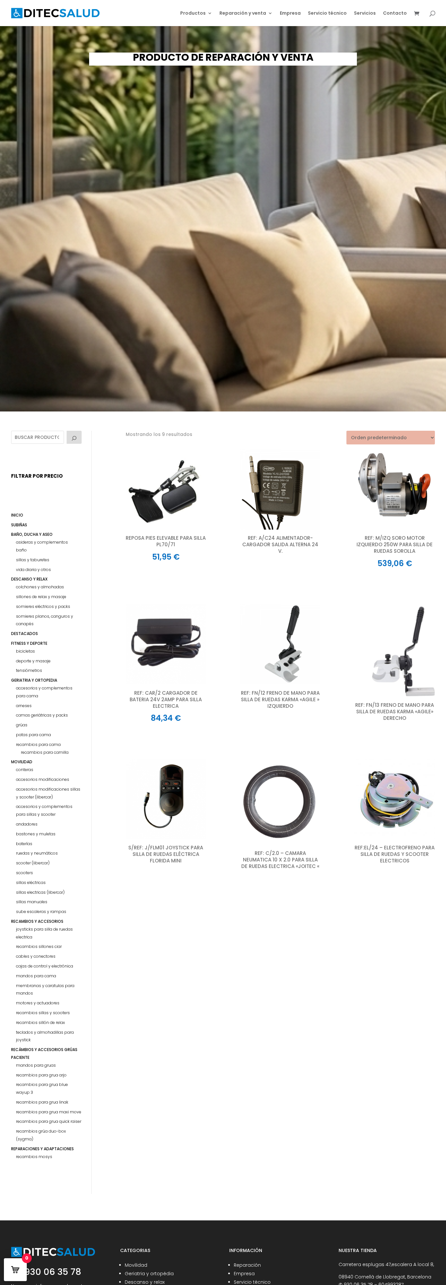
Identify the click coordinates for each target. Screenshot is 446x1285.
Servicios (365, 13)
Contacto (395, 13)
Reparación (247, 1265)
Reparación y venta (242, 13)
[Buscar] (74, 437)
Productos (193, 13)
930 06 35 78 (51, 1272)
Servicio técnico (327, 13)
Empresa (290, 13)
